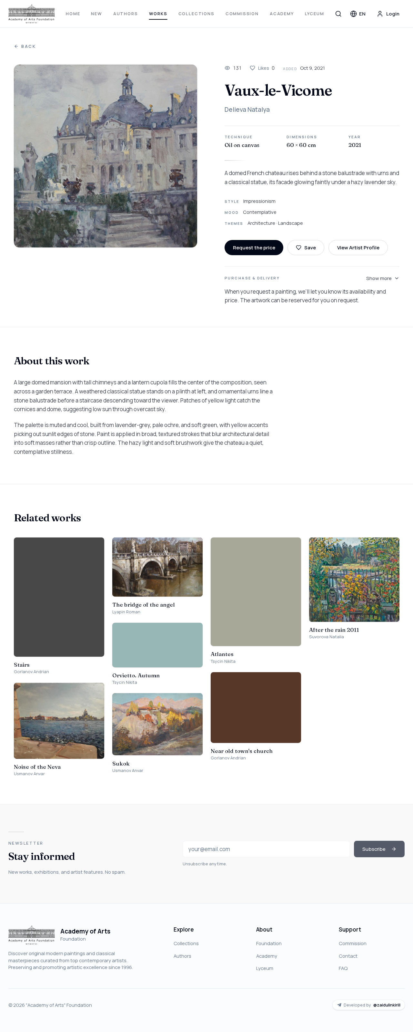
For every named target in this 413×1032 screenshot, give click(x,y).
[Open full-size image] (105, 156)
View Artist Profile (358, 247)
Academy (282, 13)
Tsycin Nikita (124, 682)
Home (73, 13)
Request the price (254, 247)
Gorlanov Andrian (31, 671)
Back (28, 46)
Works (158, 13)
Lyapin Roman (126, 612)
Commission (242, 13)
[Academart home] (31, 14)
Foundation (269, 943)
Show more (379, 278)
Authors (125, 13)
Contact (348, 956)
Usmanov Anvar (29, 774)
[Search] (338, 13)
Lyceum (314, 13)
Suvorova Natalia (326, 637)
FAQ (343, 968)
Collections (196, 13)
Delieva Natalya (247, 109)
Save (310, 247)
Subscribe (374, 849)
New (96, 13)
